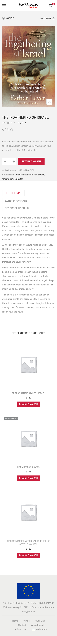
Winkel (26, 620)
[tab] (28, 193)
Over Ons (40, 620)
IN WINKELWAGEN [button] (28, 404)
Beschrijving (13, 193)
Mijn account (21, 629)
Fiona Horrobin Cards (28, 467)
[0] (50, 5)
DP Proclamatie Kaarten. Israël (28, 393)
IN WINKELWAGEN (31, 161)
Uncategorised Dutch (12, 178)
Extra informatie (16, 201)
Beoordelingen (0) (17, 208)
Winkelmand (37, 625)
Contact (22, 625)
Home (15, 620)
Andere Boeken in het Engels (30, 174)
